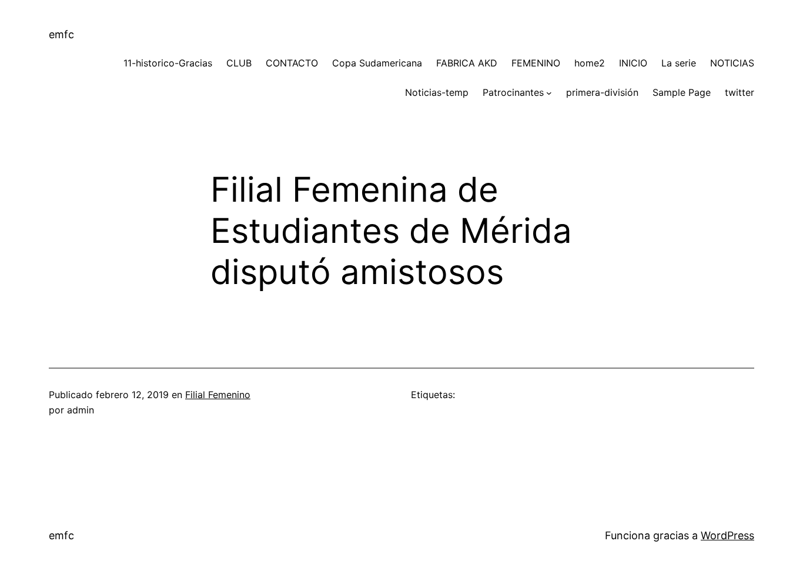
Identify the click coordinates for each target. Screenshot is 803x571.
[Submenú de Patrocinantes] (549, 93)
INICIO (633, 63)
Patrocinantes (513, 92)
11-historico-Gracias (167, 63)
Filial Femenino (217, 394)
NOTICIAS (732, 63)
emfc (61, 34)
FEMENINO (535, 63)
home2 (589, 63)
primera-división (602, 92)
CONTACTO (292, 63)
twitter (739, 92)
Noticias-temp (437, 92)
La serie (678, 63)
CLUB (239, 63)
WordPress (727, 535)
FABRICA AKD (466, 63)
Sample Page (682, 92)
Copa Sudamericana (377, 63)
